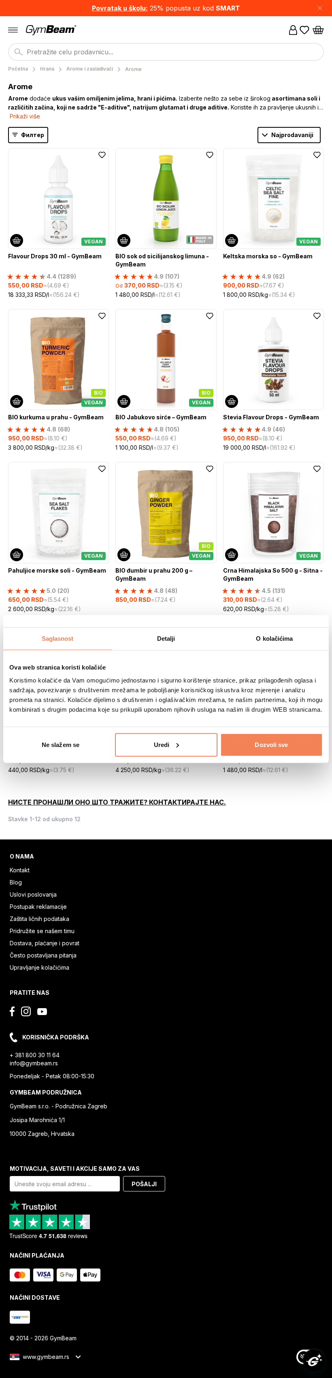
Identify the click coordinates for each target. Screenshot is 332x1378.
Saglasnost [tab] (58, 638)
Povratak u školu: (120, 8)
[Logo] (52, 30)
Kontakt (20, 870)
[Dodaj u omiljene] (102, 155)
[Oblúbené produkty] (304, 30)
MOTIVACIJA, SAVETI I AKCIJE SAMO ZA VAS (75, 1168)
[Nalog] (293, 30)
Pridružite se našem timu (42, 930)
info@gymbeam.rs (34, 1063)
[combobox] (166, 52)
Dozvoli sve (271, 744)
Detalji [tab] (166, 638)
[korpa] (318, 30)
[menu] (13, 30)
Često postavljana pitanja (43, 955)
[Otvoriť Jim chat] (314, 1360)
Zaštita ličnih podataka (39, 918)
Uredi (162, 744)
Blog (16, 882)
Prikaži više (25, 116)
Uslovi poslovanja (33, 894)
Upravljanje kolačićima (39, 967)
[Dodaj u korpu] (16, 240)
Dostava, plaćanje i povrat (44, 943)
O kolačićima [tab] (274, 638)
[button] (166, 8)
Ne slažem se (60, 744)
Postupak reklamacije (38, 906)
